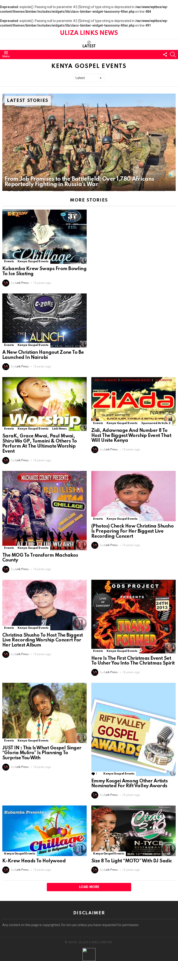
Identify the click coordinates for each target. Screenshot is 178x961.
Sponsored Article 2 (155, 423)
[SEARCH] (173, 54)
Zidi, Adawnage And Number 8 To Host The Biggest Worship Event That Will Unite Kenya (131, 435)
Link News (59, 428)
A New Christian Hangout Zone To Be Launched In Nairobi (43, 355)
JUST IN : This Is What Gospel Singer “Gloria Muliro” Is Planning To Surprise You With (42, 753)
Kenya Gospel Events (33, 261)
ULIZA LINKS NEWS (89, 33)
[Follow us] (165, 54)
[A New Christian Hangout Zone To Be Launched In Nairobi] (44, 320)
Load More (89, 887)
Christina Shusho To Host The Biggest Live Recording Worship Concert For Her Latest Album (42, 640)
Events (9, 261)
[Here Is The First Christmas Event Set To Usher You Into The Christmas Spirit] (133, 616)
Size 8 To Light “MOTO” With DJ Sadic (131, 861)
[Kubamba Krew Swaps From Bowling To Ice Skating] (44, 237)
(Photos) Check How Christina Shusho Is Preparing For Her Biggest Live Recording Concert (132, 531)
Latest (89, 46)
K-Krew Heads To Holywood (34, 861)
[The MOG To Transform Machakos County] (44, 510)
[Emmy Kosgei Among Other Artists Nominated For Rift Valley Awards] (133, 729)
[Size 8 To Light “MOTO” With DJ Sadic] (133, 830)
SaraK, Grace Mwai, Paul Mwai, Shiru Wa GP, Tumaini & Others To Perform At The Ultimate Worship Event (39, 444)
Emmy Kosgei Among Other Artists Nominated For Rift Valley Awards (129, 784)
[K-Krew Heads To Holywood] (44, 830)
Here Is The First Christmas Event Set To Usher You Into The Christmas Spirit (133, 661)
